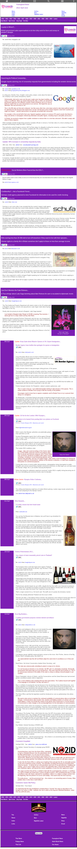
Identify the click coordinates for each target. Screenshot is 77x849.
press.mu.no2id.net (41, 744)
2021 (39, 18)
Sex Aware (55, 844)
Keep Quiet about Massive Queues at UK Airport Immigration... (40, 341)
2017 (23, 18)
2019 (31, 18)
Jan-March (4, 21)
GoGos (36, 11)
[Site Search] (48, 1)
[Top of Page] (74, 1)
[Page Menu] (62, 1)
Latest (55, 18)
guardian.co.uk (16, 89)
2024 (51, 18)
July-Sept (19, 21)
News (63, 11)
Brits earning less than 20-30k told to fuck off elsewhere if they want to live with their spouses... (34, 238)
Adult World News (57, 841)
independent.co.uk (30, 624)
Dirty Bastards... (20, 501)
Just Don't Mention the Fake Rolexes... (14, 290)
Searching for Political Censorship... (14, 78)
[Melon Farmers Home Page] (7, 1)
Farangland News (57, 838)
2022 (43, 18)
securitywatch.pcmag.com (30, 145)
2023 (47, 18)
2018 (27, 18)
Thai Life (18, 844)
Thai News (19, 838)
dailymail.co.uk (15, 248)
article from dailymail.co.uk (26, 493)
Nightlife (64, 13)
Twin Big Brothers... (21, 614)
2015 (15, 18)
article (7, 89)
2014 (11, 18)
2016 (19, 18)
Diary (63, 14)
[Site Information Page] (21, 1)
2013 (7, 18)
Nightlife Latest (38, 14)
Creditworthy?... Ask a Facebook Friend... (15, 191)
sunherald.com (23, 511)
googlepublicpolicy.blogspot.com (20, 90)
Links (13, 16)
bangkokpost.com (17, 301)
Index (13, 14)
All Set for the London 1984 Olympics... (33, 415)
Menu (13, 11)
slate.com (14, 202)
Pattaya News (20, 841)
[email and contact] (35, 1)
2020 (35, 18)
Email (63, 16)
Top (13, 814)
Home (13, 13)
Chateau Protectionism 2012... (24, 551)
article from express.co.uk (12, 182)
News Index (38, 833)
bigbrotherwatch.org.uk (25, 427)
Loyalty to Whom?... (8, 27)
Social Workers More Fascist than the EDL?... (28, 170)
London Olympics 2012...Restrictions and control (32, 423)
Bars (35, 13)
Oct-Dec (25, 21)
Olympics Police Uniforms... (33, 479)
